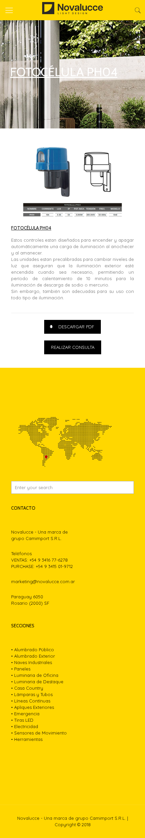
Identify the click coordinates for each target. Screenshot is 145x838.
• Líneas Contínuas (30, 701)
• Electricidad (24, 726)
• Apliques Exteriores (32, 707)
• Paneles (20, 668)
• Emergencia (25, 713)
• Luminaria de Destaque (37, 681)
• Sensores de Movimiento (39, 733)
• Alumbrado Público (32, 649)
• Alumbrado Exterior (33, 656)
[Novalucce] (72, 10)
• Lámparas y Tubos (32, 694)
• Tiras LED (22, 720)
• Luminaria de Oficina (34, 675)
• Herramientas (26, 739)
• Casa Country (27, 688)
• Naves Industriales (31, 662)
